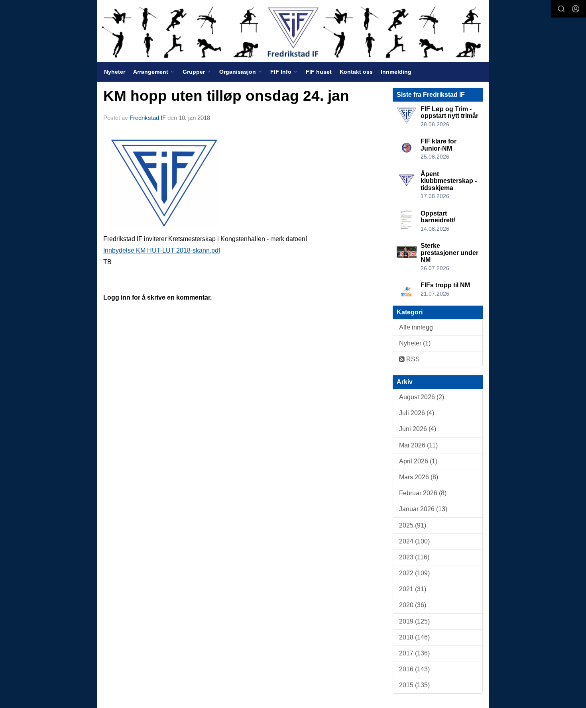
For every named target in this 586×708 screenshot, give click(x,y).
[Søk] (561, 9)
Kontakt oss (356, 72)
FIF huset (319, 72)
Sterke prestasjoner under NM (449, 252)
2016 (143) (414, 669)
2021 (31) (412, 589)
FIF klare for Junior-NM (438, 145)
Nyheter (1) (415, 343)
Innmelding (396, 72)
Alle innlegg (416, 327)
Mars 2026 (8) (418, 477)
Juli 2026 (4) (416, 413)
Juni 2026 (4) (417, 429)
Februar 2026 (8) (422, 493)
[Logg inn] (575, 9)
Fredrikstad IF (148, 117)
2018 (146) (414, 637)
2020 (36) (412, 605)
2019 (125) (414, 621)
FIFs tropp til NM (445, 285)
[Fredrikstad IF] (293, 31)
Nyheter (114, 72)
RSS (412, 359)
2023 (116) (414, 557)
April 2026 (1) (418, 461)
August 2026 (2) (421, 397)
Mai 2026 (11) (418, 445)
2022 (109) (414, 573)
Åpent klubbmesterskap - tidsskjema (449, 181)
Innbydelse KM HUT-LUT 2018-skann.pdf (161, 250)
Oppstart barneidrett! (438, 217)
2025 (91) (412, 525)
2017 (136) (414, 653)
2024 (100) (414, 541)
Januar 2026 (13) (423, 509)
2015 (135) (414, 685)
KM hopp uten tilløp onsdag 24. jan (226, 96)
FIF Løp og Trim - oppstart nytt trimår (449, 113)
